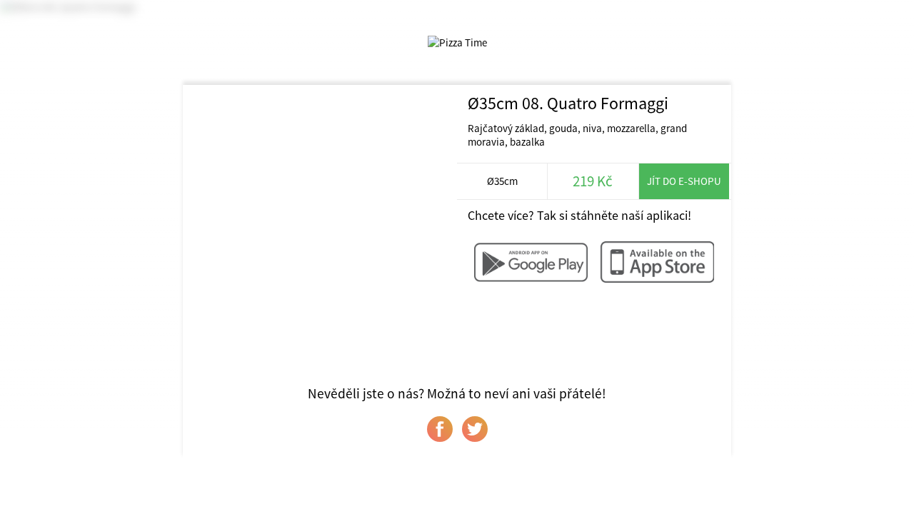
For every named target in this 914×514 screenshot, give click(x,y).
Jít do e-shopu (684, 181)
